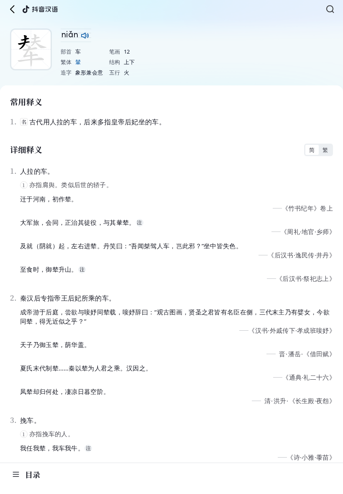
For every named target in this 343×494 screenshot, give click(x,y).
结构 (114, 62)
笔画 (114, 51)
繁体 (66, 62)
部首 (66, 51)
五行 (114, 72)
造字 (66, 72)
